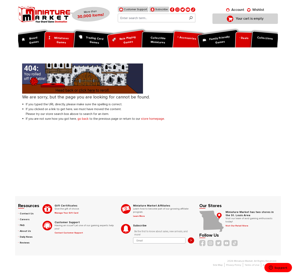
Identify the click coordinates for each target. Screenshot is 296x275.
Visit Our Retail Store (237, 226)
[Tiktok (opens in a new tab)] (193, 9)
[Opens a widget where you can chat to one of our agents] (278, 268)
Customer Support (135, 9)
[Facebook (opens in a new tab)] (172, 9)
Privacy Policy (233, 265)
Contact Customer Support (69, 233)
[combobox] (152, 18)
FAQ (22, 225)
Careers (25, 219)
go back (83, 119)
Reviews (25, 242)
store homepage (152, 119)
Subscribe (161, 9)
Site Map (218, 265)
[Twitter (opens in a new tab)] (182, 9)
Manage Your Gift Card (66, 213)
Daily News (26, 236)
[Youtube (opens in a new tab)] (188, 9)
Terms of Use (252, 265)
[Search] (190, 18)
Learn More (139, 216)
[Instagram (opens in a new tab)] (177, 9)
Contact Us (27, 213)
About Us (25, 231)
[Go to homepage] (44, 14)
